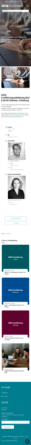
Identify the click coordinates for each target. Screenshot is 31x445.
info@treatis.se (21, 113)
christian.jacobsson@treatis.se (15, 116)
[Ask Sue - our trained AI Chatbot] (27, 441)
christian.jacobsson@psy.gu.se (17, 169)
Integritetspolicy (21, 436)
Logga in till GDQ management (12, 1)
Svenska (8, 233)
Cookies (15, 438)
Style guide (3, 440)
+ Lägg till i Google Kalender (15, 218)
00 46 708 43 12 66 (14, 165)
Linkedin (5, 396)
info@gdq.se (4, 392)
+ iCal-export (15, 223)
